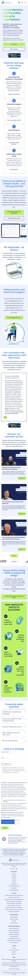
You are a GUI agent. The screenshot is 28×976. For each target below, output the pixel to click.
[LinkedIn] (16, 868)
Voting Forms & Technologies (14, 940)
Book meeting (14, 49)
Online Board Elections (14, 911)
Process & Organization (14, 930)
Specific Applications (14, 928)
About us (14, 954)
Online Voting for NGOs (14, 897)
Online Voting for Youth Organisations (14, 895)
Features (14, 874)
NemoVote (14, 871)
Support (14, 878)
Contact (14, 945)
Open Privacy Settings (14, 969)
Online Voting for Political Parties (14, 907)
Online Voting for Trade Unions (14, 903)
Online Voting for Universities (14, 901)
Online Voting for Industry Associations (14, 899)
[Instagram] (13, 868)
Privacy (14, 948)
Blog (14, 957)
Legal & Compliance (14, 932)
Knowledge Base (14, 914)
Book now (14, 888)
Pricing (14, 882)
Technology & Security (14, 938)
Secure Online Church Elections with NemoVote (14, 963)
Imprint (14, 952)
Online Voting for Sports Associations (14, 909)
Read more (22, 478)
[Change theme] (22, 2)
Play (5, 417)
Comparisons (14, 884)
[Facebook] (11, 868)
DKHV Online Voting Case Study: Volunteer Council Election (14, 960)
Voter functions (14, 923)
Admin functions (14, 919)
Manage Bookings (14, 890)
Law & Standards (14, 942)
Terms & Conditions (14, 950)
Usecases (14, 921)
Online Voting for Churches (14, 905)
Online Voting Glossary (14, 886)
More (14, 556)
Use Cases (14, 876)
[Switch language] (19, 2)
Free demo (14, 44)
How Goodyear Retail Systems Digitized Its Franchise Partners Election (14, 965)
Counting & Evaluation (14, 934)
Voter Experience (14, 936)
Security (14, 880)
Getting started (14, 917)
